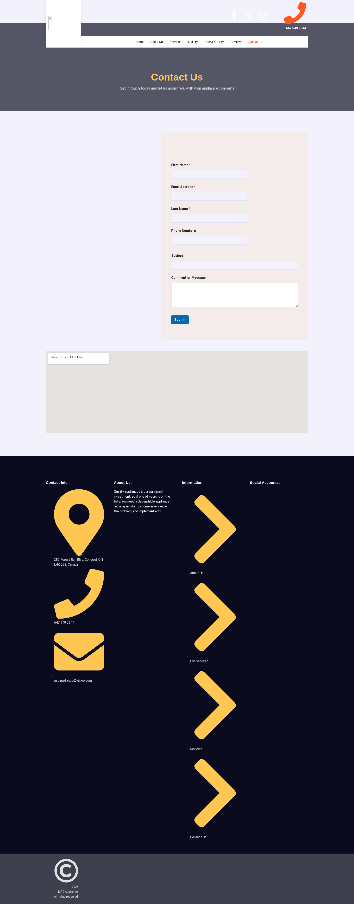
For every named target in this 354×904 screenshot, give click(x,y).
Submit (180, 319)
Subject (177, 256)
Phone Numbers (183, 231)
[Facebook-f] (234, 15)
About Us (156, 41)
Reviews (236, 41)
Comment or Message (188, 278)
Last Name (180, 209)
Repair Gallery (214, 41)
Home (139, 41)
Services (175, 41)
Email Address (183, 187)
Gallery (193, 41)
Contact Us (256, 41)
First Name (181, 165)
